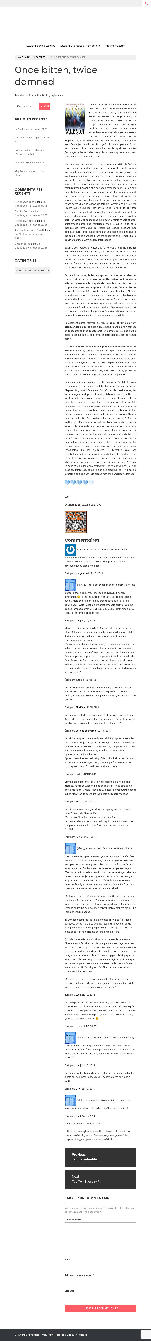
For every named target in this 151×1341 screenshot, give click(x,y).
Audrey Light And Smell (29, 230)
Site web (70, 1290)
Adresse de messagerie (79, 1275)
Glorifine (80, 707)
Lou (78, 620)
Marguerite (82, 573)
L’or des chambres (86, 730)
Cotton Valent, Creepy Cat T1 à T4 (32, 139)
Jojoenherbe (22, 243)
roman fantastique (96, 1135)
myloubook (57, 95)
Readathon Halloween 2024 (30, 162)
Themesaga (81, 1335)
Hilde (91, 112)
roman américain (74, 1135)
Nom (68, 1259)
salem (111, 1135)
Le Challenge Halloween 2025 (31, 129)
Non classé (105, 1131)
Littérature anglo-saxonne (40, 45)
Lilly (78, 1088)
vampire (86, 1139)
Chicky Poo (21, 211)
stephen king (72, 1139)
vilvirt (78, 801)
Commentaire (73, 1219)
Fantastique (123, 1131)
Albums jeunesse (115, 45)
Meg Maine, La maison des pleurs (29, 173)
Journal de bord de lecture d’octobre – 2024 (29, 152)
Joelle (79, 1026)
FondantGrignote (25, 201)
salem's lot (122, 1135)
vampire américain (102, 1139)
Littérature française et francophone (80, 45)
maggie (80, 679)
